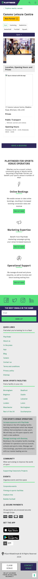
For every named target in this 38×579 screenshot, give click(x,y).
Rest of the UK (9, 411)
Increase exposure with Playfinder (16, 422)
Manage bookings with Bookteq (15, 438)
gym (5, 25)
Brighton (6, 395)
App (4, 349)
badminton (22, 25)
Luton (23, 403)
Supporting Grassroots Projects (15, 471)
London (6, 403)
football (16, 29)
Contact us (7, 362)
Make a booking (19, 145)
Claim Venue (9, 566)
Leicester (24, 399)
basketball (7, 29)
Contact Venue (28, 566)
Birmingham (7, 390)
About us (6, 341)
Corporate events (10, 486)
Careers (6, 358)
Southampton (26, 411)
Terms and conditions (11, 366)
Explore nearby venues (13, 8)
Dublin (23, 395)
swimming (13, 25)
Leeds (5, 399)
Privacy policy (8, 371)
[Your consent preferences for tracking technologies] (34, 575)
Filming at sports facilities (13, 490)
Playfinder (7, 337)
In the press (7, 345)
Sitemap (6, 375)
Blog (5, 354)
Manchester (7, 407)
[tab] (19, 68)
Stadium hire (8, 495)
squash (24, 29)
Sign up (19, 319)
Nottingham (25, 407)
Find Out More (19, 211)
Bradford (24, 390)
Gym (18, 35)
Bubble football (9, 499)
